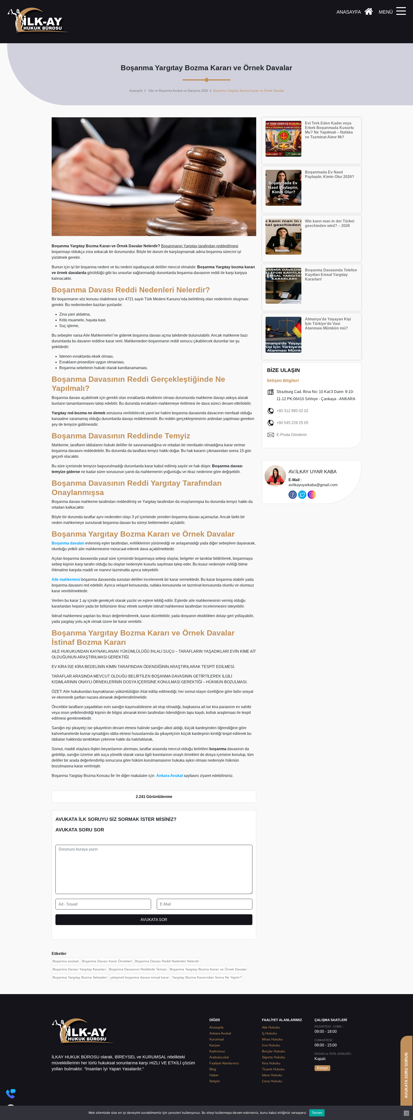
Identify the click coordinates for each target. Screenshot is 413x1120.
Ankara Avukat (220, 1033)
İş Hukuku (269, 1033)
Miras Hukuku (272, 1039)
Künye (322, 1068)
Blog (212, 1069)
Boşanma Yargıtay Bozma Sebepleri (80, 977)
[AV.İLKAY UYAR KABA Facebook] (292, 494)
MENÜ (386, 12)
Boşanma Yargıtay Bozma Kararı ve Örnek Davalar (208, 969)
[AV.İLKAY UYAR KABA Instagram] (312, 494)
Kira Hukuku (271, 1063)
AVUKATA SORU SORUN (406, 1075)
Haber (214, 1075)
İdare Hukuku (272, 1075)
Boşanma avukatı (66, 961)
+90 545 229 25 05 (292, 423)
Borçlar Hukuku (273, 1051)
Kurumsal (216, 1039)
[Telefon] (11, 1094)
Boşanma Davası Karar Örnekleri (107, 961)
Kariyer (214, 1045)
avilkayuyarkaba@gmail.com (312, 482)
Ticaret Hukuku (273, 1069)
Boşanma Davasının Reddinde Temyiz (138, 969)
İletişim (214, 1081)
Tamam (317, 1113)
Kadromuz (217, 1051)
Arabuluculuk (219, 1057)
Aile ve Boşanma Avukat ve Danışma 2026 (178, 90)
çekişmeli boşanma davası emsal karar (139, 977)
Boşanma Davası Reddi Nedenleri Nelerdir (167, 961)
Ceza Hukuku (272, 1081)
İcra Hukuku (271, 1045)
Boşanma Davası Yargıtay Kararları (79, 969)
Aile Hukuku (271, 1027)
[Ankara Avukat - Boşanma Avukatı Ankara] (40, 21)
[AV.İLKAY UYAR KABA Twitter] (302, 494)
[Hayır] (406, 1113)
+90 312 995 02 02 (292, 411)
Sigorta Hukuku (273, 1057)
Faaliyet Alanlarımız (224, 1063)
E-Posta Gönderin (292, 435)
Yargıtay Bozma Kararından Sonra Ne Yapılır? (207, 977)
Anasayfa (135, 90)
